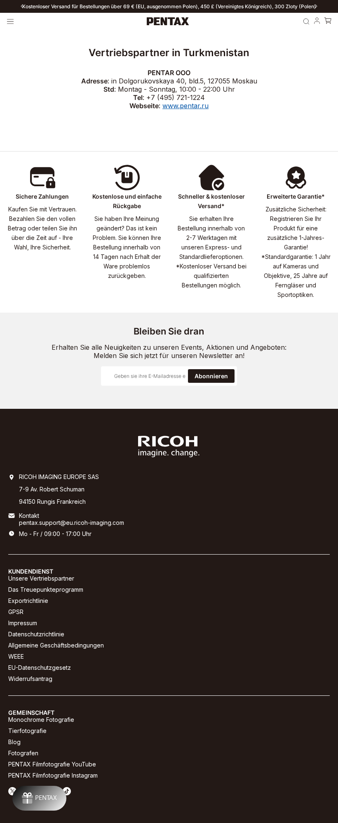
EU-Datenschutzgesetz (39, 667)
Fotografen (23, 753)
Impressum (22, 622)
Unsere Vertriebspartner (41, 578)
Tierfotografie (27, 730)
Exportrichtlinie (28, 600)
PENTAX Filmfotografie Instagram (53, 775)
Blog (14, 741)
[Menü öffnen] (10, 21)
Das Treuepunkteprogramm (45, 589)
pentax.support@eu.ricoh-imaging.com (71, 522)
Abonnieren (211, 375)
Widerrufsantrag (30, 678)
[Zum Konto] (317, 21)
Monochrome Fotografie (41, 719)
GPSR (15, 611)
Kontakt (29, 515)
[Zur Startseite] (168, 21)
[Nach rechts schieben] (316, 6)
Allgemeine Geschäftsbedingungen (56, 645)
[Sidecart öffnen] (327, 21)
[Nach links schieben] (22, 6)
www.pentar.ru (185, 106)
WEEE (16, 656)
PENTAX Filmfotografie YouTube (52, 764)
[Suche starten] (306, 21)
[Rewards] (39, 798)
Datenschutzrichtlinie (36, 634)
